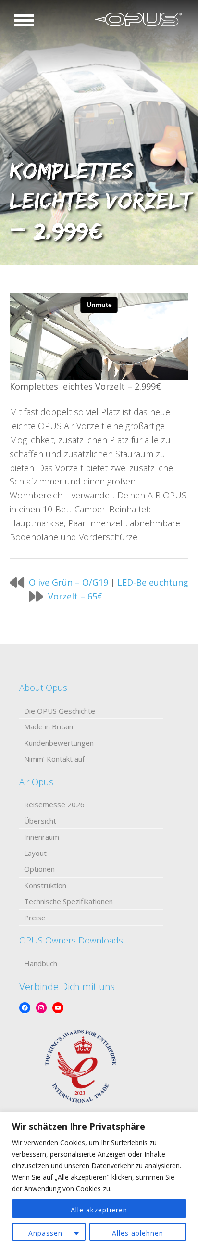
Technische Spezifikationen (68, 901)
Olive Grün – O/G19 (68, 582)
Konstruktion (45, 885)
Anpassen (45, 1232)
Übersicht (40, 821)
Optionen (39, 869)
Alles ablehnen (137, 1232)
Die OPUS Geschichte (59, 710)
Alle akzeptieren (99, 1209)
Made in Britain (48, 726)
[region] (99, 1180)
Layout (35, 853)
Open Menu (24, 20)
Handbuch (40, 963)
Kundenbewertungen (59, 743)
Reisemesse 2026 (54, 804)
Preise (35, 917)
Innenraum (41, 836)
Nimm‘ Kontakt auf (54, 759)
